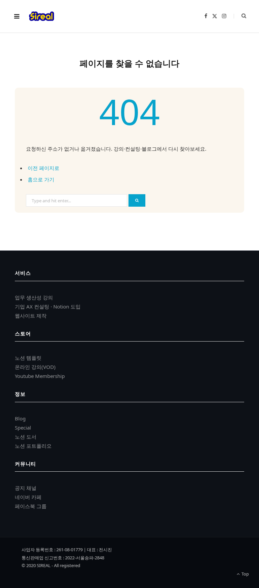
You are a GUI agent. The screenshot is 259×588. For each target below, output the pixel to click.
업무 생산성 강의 (34, 297)
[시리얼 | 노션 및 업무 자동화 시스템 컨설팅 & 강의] (41, 16)
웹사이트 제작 (31, 315)
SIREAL (44, 565)
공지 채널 (25, 487)
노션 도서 (25, 436)
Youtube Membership (40, 376)
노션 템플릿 (28, 357)
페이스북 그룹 (31, 506)
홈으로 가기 (41, 179)
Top (244, 574)
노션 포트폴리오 (33, 445)
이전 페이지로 (43, 168)
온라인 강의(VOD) (35, 366)
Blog (20, 418)
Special (23, 427)
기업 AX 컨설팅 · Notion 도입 (48, 306)
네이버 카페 (28, 497)
